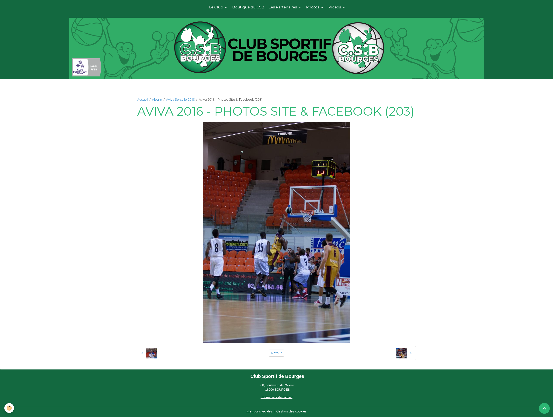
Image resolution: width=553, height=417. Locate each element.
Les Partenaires (283, 7)
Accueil (142, 100)
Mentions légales (259, 411)
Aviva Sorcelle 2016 (180, 100)
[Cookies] (9, 408)
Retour (276, 353)
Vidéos (335, 7)
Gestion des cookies (291, 411)
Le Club (216, 7)
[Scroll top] (544, 408)
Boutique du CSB (248, 7)
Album (157, 100)
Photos (313, 7)
